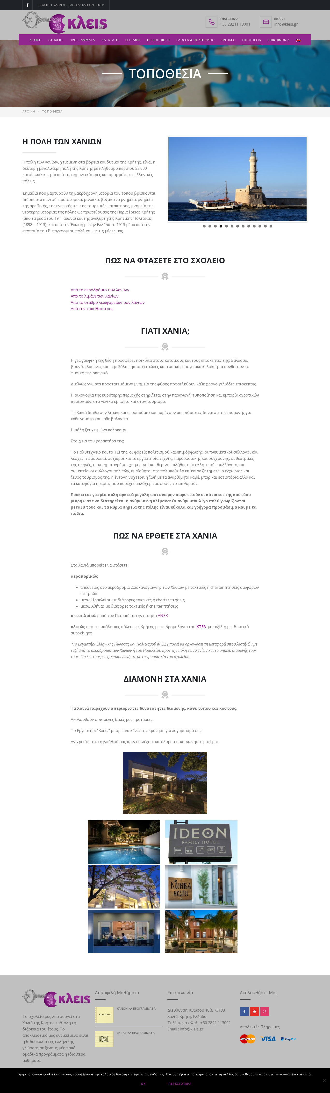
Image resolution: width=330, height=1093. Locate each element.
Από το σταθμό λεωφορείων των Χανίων (108, 302)
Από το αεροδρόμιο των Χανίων (100, 289)
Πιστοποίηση (158, 40)
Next (314, 179)
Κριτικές (228, 40)
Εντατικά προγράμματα (136, 1033)
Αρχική (35, 40)
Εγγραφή (132, 40)
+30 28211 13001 (235, 24)
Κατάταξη (110, 40)
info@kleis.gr (286, 24)
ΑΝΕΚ (163, 615)
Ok (143, 1084)
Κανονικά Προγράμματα (136, 1009)
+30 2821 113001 (215, 1022)
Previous (161, 179)
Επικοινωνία (279, 40)
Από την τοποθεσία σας (92, 308)
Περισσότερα (180, 1084)
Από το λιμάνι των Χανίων (95, 296)
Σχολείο (55, 40)
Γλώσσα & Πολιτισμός (195, 40)
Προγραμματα (82, 40)
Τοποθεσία (251, 40)
